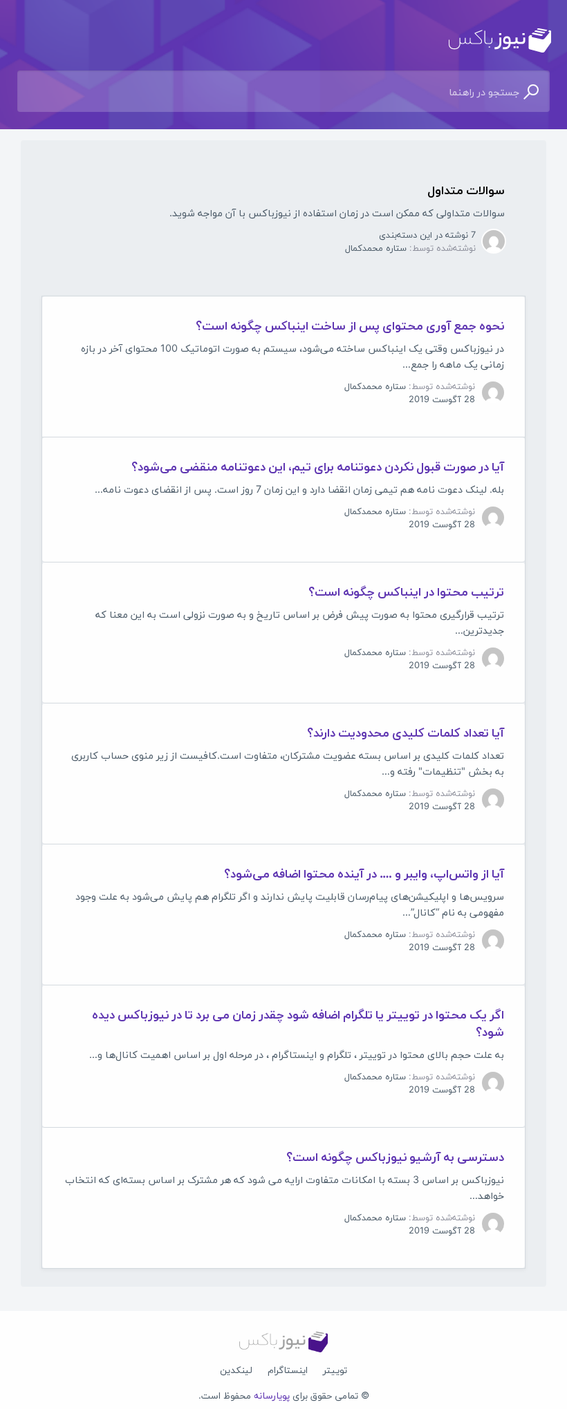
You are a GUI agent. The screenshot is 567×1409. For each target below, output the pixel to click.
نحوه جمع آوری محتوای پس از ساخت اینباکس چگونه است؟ (350, 325)
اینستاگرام (288, 1369)
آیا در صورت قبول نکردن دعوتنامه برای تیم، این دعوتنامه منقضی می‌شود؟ (317, 466)
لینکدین (236, 1369)
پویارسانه (272, 1395)
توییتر (335, 1369)
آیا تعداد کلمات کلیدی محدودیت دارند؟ (405, 732)
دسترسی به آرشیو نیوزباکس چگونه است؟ (395, 1156)
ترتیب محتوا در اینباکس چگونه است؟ (406, 591)
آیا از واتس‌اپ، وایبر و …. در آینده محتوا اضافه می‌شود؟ (364, 873)
